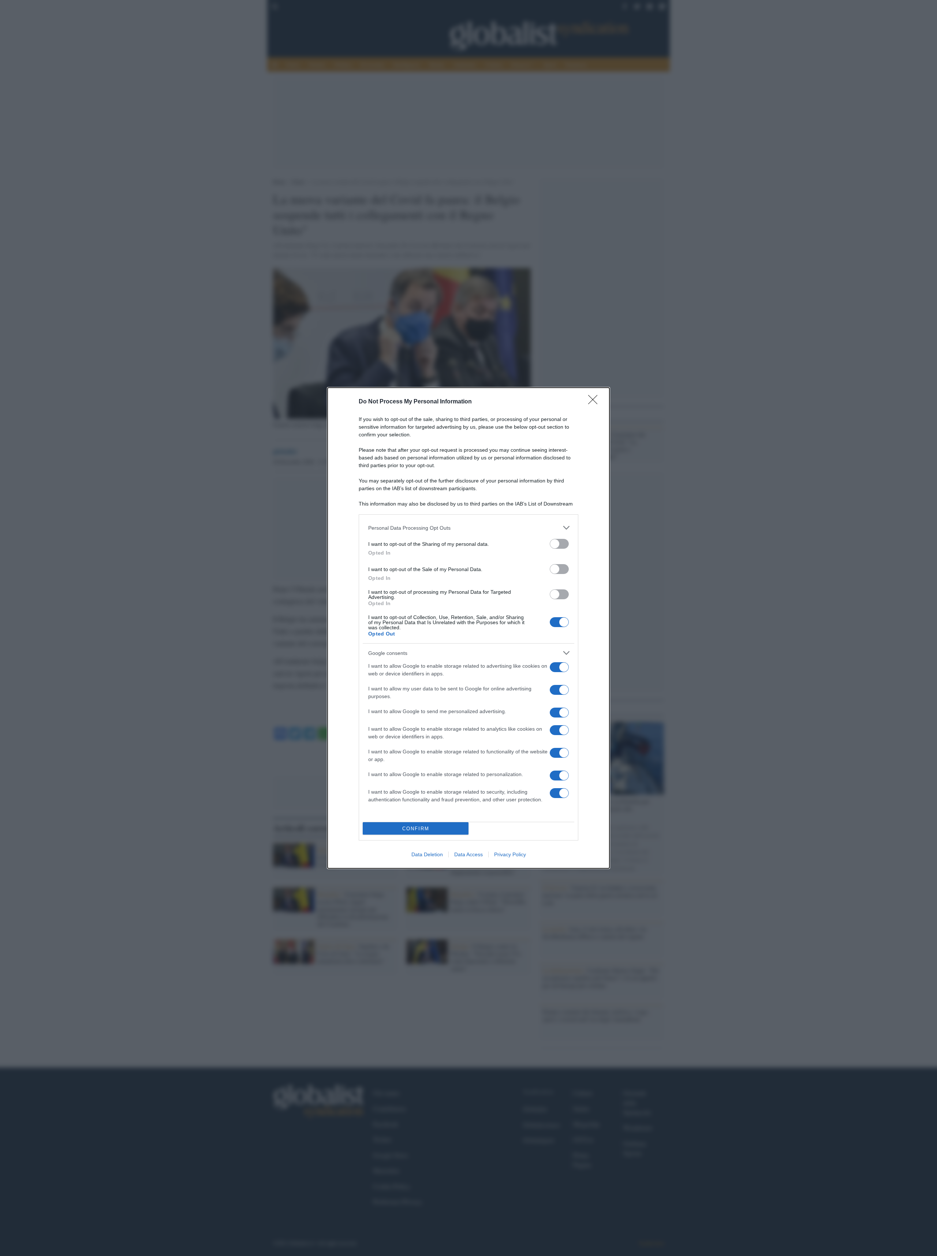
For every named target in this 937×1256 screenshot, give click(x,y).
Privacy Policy (510, 854)
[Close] (595, 402)
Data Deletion (427, 854)
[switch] (559, 544)
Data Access (468, 854)
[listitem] (468, 528)
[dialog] (468, 628)
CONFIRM (415, 828)
